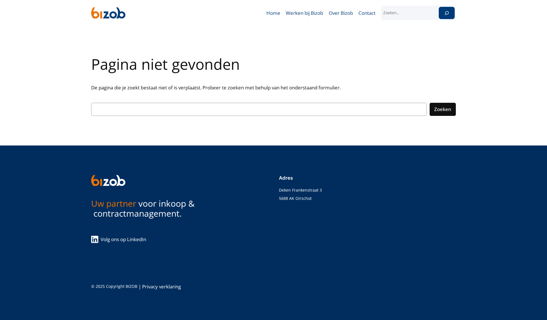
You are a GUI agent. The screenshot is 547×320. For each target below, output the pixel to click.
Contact (366, 13)
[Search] (447, 13)
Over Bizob (341, 13)
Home (273, 13)
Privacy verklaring (161, 286)
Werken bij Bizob (304, 13)
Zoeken (442, 109)
